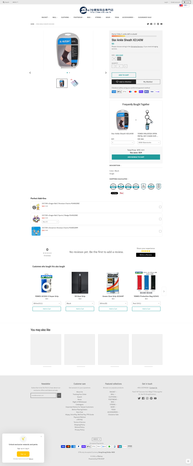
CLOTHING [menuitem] (65, 17)
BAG (112, 402)
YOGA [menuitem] (117, 17)
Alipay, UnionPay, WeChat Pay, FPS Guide (79, 415)
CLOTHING (112, 397)
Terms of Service (79, 422)
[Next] (105, 72)
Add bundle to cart (136, 157)
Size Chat (79, 412)
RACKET (112, 392)
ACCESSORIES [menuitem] (127, 17)
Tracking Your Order (79, 394)
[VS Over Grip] (80, 283)
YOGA (113, 410)
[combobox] (122, 142)
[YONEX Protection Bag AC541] (146, 283)
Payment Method (80, 417)
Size (117, 55)
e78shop (99, 456)
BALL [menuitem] (54, 17)
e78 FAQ (80, 420)
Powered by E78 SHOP (96, 459)
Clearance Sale (113, 415)
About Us (79, 392)
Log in (166, 2)
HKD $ (14, 2)
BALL (112, 394)
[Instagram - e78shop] (155, 24)
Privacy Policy (79, 430)
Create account (175, 2)
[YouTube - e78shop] (161, 24)
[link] (122, 120)
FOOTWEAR (112, 399)
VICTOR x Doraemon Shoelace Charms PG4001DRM (60, 228)
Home (32, 24)
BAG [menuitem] (88, 17)
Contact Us (153, 388)
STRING (112, 404)
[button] (96, 206)
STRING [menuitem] (98, 17)
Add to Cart (47, 309)
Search (79, 397)
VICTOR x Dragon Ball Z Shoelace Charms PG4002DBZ (61, 203)
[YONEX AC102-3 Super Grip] (47, 283)
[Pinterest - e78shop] (158, 24)
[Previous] (30, 72)
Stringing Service (137, 47)
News (80, 399)
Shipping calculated (118, 179)
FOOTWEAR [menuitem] (78, 17)
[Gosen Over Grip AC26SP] (113, 283)
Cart (187, 2)
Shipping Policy (79, 425)
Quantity (115, 63)
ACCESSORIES (112, 412)
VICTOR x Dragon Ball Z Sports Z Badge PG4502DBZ (60, 215)
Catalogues (80, 404)
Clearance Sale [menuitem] (144, 17)
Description (114, 165)
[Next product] (164, 291)
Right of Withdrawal (79, 402)
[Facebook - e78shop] (151, 24)
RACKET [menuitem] (45, 17)
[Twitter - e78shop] (148, 24)
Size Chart (119, 55)
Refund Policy (79, 427)
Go (59, 395)
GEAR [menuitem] (108, 17)
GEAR (113, 407)
